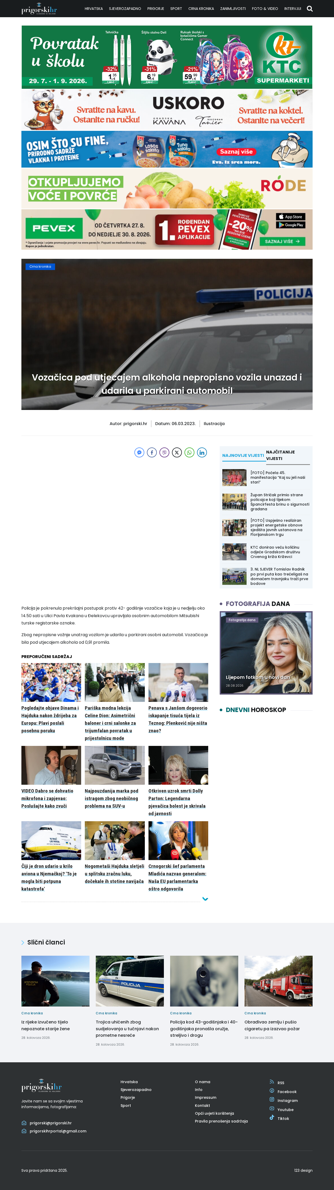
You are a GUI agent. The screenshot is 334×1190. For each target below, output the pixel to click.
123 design (303, 1170)
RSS (281, 1082)
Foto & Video (265, 8)
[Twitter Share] (177, 452)
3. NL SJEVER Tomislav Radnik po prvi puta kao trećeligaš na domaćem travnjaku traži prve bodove (279, 576)
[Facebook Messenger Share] (139, 452)
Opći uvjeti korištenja (214, 1113)
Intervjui (292, 8)
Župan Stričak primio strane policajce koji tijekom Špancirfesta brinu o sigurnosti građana (279, 502)
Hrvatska (94, 8)
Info (198, 1089)
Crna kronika (201, 8)
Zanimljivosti (233, 8)
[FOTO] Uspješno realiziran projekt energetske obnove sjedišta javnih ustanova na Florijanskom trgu (276, 527)
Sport (176, 8)
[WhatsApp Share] (189, 452)
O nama (202, 1081)
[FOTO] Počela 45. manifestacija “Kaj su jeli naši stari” (277, 477)
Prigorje (155, 8)
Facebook (287, 1091)
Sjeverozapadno (125, 8)
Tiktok (283, 1118)
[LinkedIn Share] (202, 452)
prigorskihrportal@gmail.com (58, 1131)
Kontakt (202, 1105)
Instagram (288, 1100)
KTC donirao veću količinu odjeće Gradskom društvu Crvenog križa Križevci (275, 552)
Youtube (286, 1109)
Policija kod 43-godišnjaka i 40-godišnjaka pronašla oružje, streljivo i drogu (204, 1028)
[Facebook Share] (152, 452)
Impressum (205, 1097)
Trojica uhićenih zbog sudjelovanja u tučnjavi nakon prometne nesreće (127, 1028)
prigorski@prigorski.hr (51, 1123)
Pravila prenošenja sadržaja (221, 1121)
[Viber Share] (164, 452)
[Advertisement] (114, 495)
